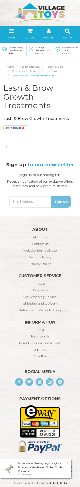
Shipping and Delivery (40, 303)
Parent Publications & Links (40, 343)
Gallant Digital (58, 483)
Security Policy (40, 257)
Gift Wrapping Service (40, 297)
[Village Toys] (40, 11)
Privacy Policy (40, 264)
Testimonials (40, 336)
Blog (40, 330)
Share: (9, 127)
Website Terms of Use (40, 250)
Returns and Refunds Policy (40, 310)
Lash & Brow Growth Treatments (36, 118)
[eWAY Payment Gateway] (40, 421)
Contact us (40, 244)
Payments (40, 290)
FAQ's (40, 284)
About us (40, 237)
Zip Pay (40, 350)
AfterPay (40, 356)
